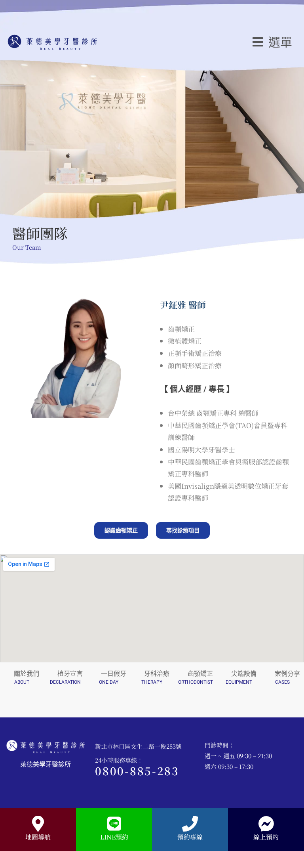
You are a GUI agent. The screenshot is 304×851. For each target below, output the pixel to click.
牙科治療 (156, 673)
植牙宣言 (70, 673)
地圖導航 (38, 836)
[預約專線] (190, 824)
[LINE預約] (114, 824)
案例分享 (287, 673)
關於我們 (26, 673)
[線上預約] (266, 824)
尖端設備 (243, 673)
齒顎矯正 (200, 673)
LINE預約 (114, 836)
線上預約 (266, 836)
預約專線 (190, 836)
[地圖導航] (38, 824)
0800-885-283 (137, 770)
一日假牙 (113, 673)
